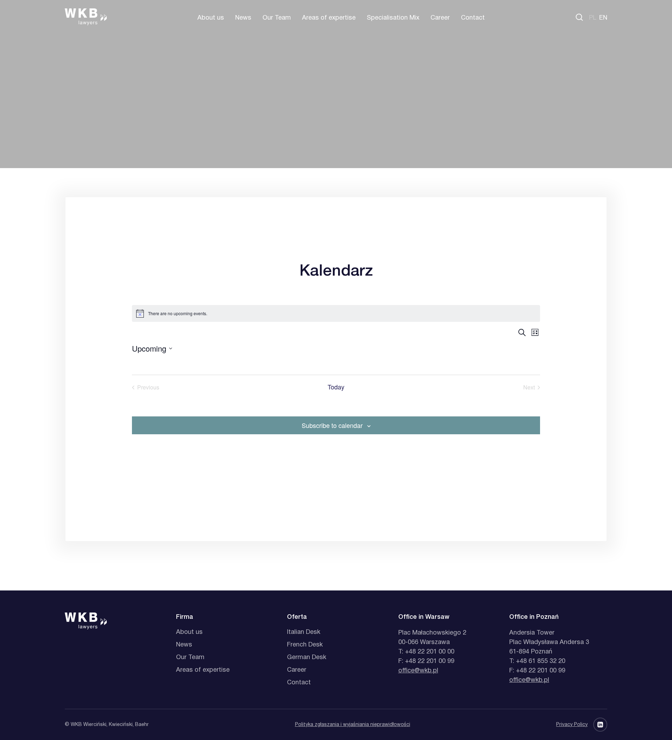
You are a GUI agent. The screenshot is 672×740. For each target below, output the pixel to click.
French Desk (305, 645)
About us (210, 18)
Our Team (276, 18)
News (243, 18)
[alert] (336, 313)
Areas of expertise (329, 18)
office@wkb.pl (418, 671)
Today (336, 387)
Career (440, 18)
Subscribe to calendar (332, 425)
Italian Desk (303, 632)
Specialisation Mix (393, 18)
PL (592, 18)
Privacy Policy (572, 724)
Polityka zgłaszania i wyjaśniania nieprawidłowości (352, 724)
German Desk (306, 658)
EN (603, 18)
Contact (473, 18)
